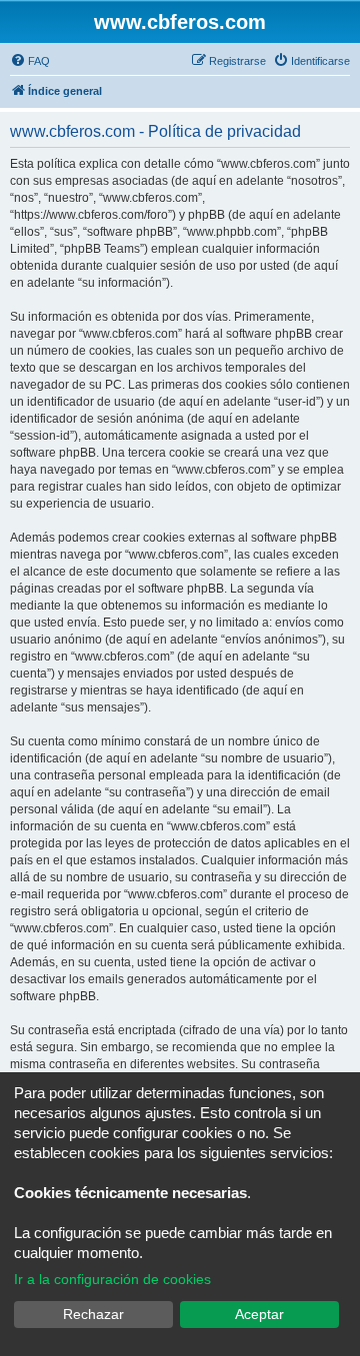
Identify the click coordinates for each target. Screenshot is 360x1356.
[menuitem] (30, 61)
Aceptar (259, 1314)
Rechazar (93, 1314)
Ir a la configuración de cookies (112, 1279)
